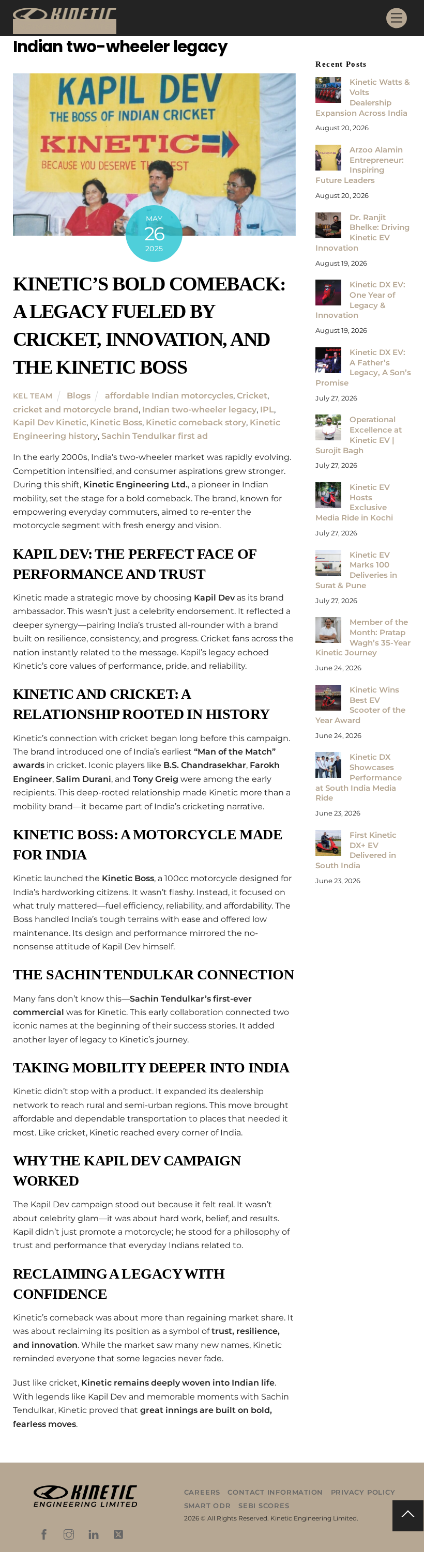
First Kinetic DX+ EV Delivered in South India (355, 850)
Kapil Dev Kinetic (49, 422)
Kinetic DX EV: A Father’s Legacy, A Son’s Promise (363, 367)
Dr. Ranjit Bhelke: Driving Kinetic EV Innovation (362, 232)
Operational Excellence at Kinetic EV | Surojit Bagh (358, 434)
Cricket (252, 396)
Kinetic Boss (116, 422)
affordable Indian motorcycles (169, 396)
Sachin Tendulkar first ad (154, 436)
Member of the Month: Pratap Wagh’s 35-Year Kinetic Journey (362, 637)
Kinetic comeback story (196, 422)
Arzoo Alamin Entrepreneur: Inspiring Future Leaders (359, 165)
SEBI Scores (264, 1505)
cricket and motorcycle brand (76, 409)
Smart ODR (207, 1505)
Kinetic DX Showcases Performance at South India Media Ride (358, 777)
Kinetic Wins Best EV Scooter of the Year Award (360, 705)
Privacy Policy (363, 1492)
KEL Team (33, 396)
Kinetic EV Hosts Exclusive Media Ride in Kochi (354, 502)
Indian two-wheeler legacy (199, 409)
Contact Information (275, 1492)
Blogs (78, 396)
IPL (267, 409)
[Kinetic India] (64, 26)
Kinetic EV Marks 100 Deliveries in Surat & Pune (356, 570)
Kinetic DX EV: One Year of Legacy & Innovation (360, 300)
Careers (202, 1492)
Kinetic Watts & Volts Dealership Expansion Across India (362, 97)
